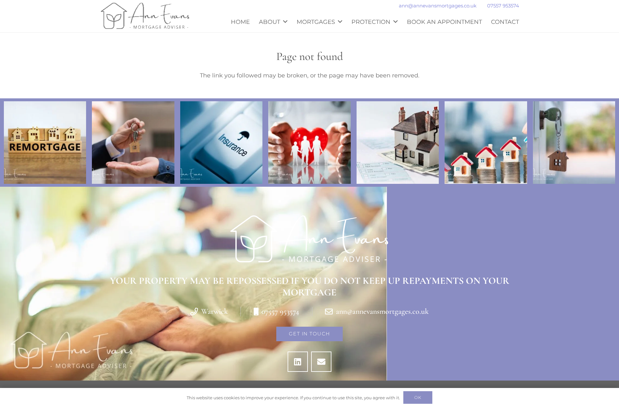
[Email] (321, 362)
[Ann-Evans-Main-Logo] (145, 16)
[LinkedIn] (298, 362)
